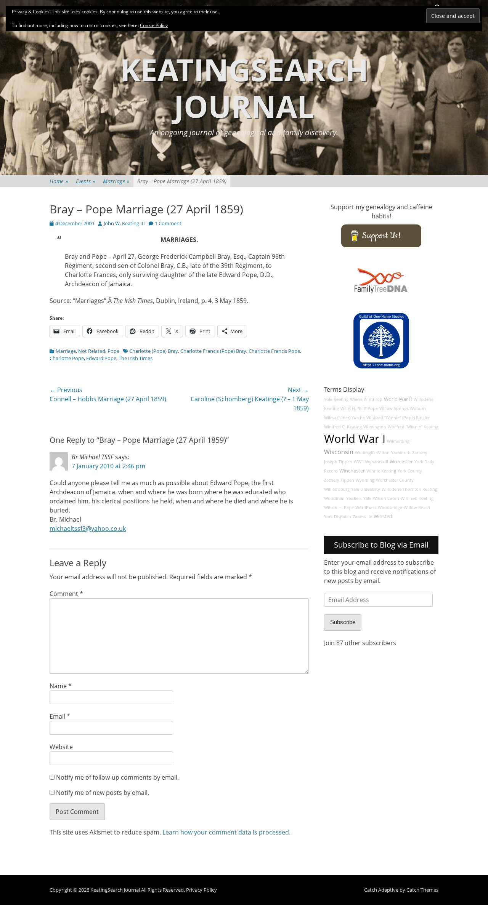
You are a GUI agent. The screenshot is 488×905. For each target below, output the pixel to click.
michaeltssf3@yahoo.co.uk (88, 528)
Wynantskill (376, 462)
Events (85, 181)
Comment (66, 593)
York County (410, 471)
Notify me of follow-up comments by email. (117, 777)
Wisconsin (338, 452)
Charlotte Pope (67, 358)
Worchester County (395, 480)
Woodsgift (365, 452)
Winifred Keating (417, 498)
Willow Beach (417, 507)
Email (60, 716)
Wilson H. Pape (339, 507)
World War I (354, 438)
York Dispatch (337, 516)
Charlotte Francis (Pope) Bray (213, 351)
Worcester (401, 461)
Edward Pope (101, 358)
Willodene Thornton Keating (409, 489)
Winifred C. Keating (343, 426)
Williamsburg (337, 489)
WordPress (365, 507)
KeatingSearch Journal (244, 87)
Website (61, 747)
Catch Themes (422, 889)
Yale (367, 498)
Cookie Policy (154, 25)
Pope (113, 351)
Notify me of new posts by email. (102, 792)
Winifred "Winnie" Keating (413, 426)
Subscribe (342, 622)
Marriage (116, 181)
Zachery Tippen (339, 480)
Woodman (334, 498)
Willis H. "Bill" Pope (359, 408)
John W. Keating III (124, 223)
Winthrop (373, 399)
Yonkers (354, 498)
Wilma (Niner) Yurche (344, 417)
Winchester (352, 471)
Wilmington (374, 426)
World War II (398, 399)
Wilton (383, 452)
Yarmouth (401, 452)
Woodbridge (390, 507)
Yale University (365, 489)
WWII (359, 462)
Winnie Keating (381, 471)
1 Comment (168, 223)
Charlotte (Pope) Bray (153, 351)
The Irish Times (135, 358)
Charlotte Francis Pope (274, 351)
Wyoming (365, 480)
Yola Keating (336, 399)
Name (61, 686)
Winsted (383, 516)
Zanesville (362, 516)
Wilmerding (398, 441)
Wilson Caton (386, 498)
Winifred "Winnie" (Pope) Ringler (398, 417)
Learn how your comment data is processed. (226, 832)
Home (59, 181)
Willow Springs (393, 408)
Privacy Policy (201, 889)
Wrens (356, 399)
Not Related (91, 351)
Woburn (418, 408)
